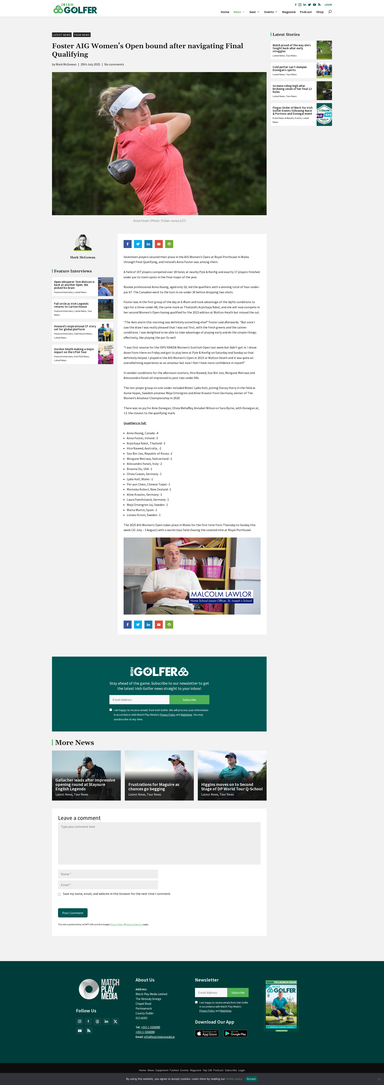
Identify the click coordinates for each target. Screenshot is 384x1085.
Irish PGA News (81, 356)
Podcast (306, 12)
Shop (320, 12)
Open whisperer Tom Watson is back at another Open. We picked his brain (74, 284)
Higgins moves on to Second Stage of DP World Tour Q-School (232, 787)
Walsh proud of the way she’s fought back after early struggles (292, 48)
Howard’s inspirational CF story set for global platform (75, 327)
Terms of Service (134, 924)
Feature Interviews (63, 291)
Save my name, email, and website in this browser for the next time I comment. (117, 894)
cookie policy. (234, 1078)
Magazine (289, 12)
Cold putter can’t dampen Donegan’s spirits (290, 68)
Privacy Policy (167, 714)
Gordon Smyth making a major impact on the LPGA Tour (74, 350)
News (237, 12)
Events (269, 12)
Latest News (62, 35)
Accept (251, 1078)
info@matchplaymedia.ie (159, 1037)
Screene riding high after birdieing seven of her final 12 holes (292, 89)
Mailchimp (186, 714)
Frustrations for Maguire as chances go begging (153, 787)
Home (225, 12)
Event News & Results (283, 118)
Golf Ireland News (83, 333)
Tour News (82, 35)
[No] (379, 1079)
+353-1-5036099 (145, 1032)
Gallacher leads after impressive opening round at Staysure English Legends (85, 784)
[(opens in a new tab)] (281, 1005)
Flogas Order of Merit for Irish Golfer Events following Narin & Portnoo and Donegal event (293, 111)
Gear (252, 12)
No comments (114, 64)
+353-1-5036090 (150, 1027)
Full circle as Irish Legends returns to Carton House (71, 305)
